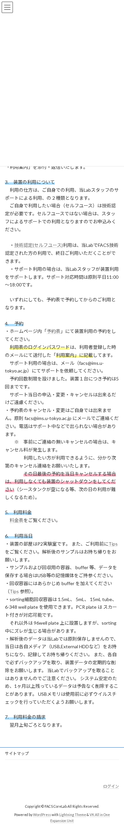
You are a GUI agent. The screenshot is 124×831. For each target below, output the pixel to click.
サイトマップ (17, 753)
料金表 (16, 520)
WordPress (42, 815)
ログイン (111, 786)
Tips (113, 544)
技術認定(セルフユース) (38, 245)
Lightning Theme (72, 815)
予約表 (54, 331)
